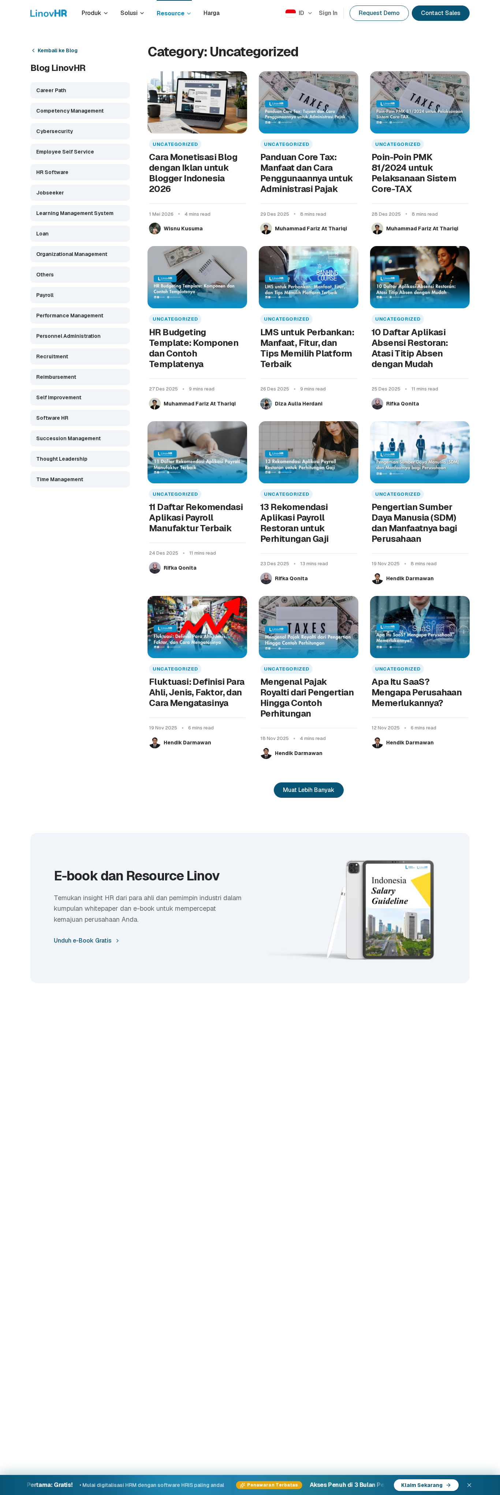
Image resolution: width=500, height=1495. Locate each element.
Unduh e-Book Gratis (83, 940)
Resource (170, 13)
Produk (91, 13)
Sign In (328, 13)
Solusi (129, 13)
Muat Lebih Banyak (309, 790)
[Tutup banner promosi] (469, 1485)
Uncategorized (175, 144)
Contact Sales (440, 13)
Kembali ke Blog (58, 50)
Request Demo (379, 13)
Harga (212, 13)
